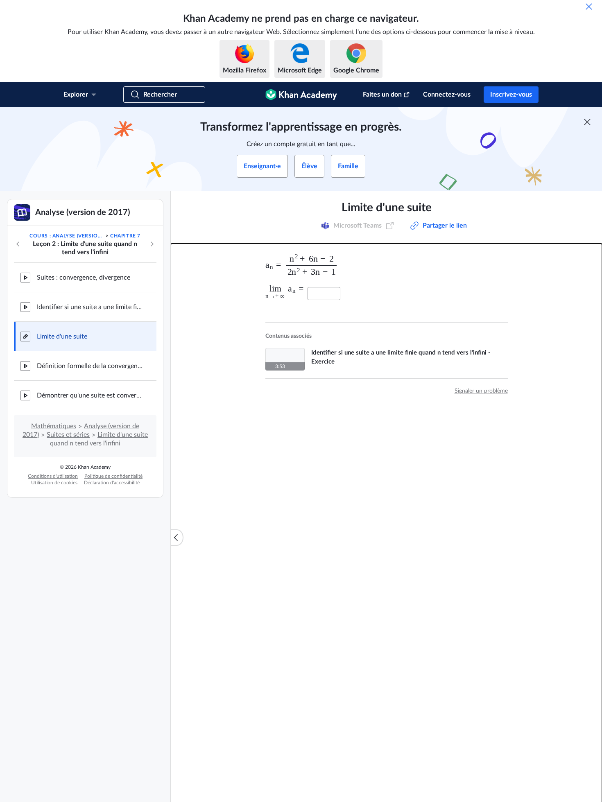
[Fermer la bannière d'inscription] (587, 122)
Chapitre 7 (125, 235)
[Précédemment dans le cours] (18, 244)
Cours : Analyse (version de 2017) (66, 235)
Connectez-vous (447, 94)
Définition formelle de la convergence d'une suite (90, 366)
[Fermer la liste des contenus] (176, 537)
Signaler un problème (481, 391)
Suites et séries (68, 434)
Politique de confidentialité (113, 476)
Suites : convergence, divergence (83, 277)
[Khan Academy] (301, 94)
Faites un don (382, 94)
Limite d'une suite (62, 336)
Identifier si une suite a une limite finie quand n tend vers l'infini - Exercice (90, 307)
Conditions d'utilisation (53, 476)
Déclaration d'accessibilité (112, 482)
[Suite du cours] (152, 244)
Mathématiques (53, 426)
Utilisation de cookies (54, 482)
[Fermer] (588, 6)
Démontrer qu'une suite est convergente (90, 395)
